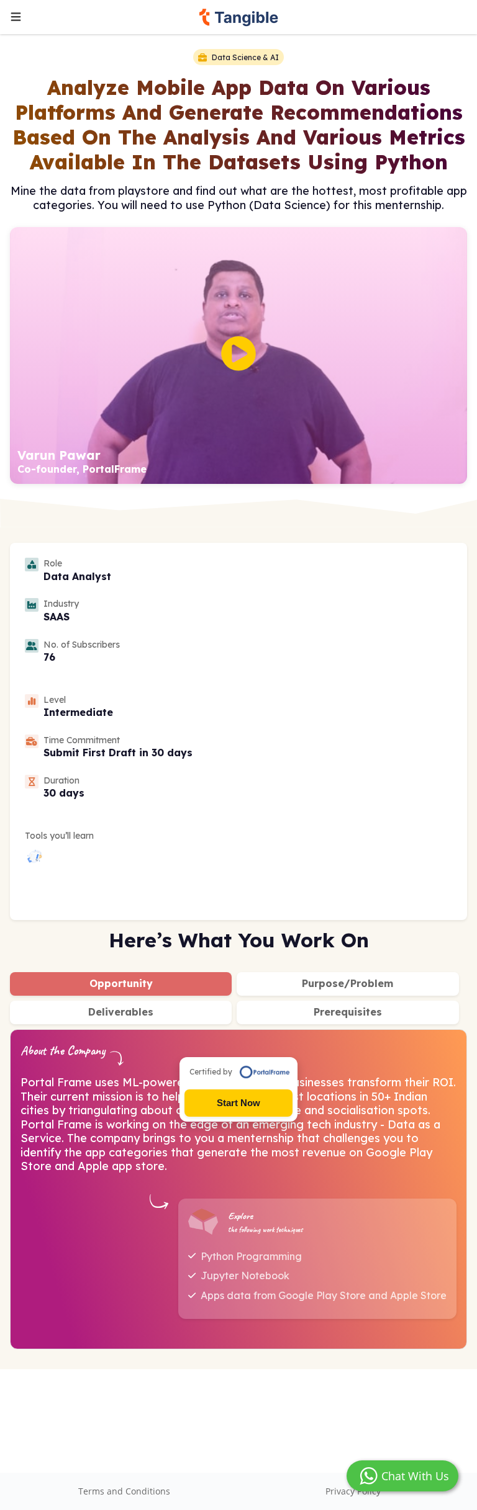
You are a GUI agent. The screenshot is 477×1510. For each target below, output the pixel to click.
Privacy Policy (353, 1491)
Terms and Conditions (124, 1491)
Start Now (238, 1102)
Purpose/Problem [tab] (347, 983)
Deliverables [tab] (120, 1012)
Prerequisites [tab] (348, 1012)
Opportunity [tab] (121, 983)
